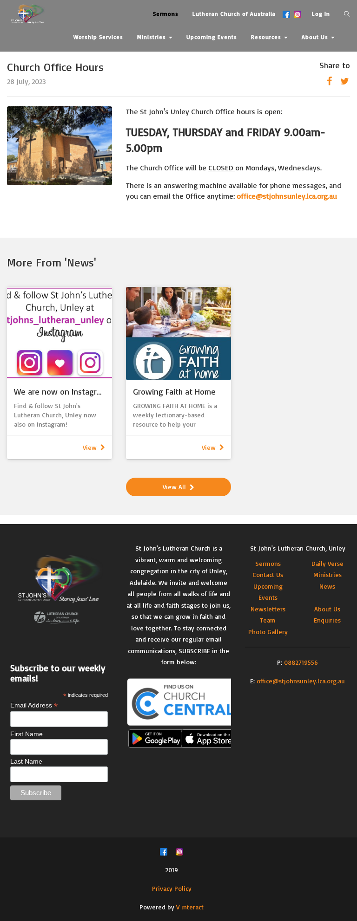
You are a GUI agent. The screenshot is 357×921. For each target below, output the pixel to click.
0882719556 (301, 662)
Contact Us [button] (89, 60)
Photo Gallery (268, 632)
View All (174, 487)
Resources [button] (267, 36)
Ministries (327, 574)
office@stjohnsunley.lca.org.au (301, 681)
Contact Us (267, 574)
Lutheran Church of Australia (234, 13)
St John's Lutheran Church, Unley (297, 548)
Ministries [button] (152, 36)
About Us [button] (316, 36)
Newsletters (268, 609)
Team (268, 620)
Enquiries (327, 620)
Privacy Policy (172, 888)
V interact (190, 907)
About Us (327, 609)
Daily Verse (327, 563)
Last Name (26, 761)
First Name (26, 734)
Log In (321, 13)
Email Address (34, 705)
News (327, 586)
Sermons (268, 563)
